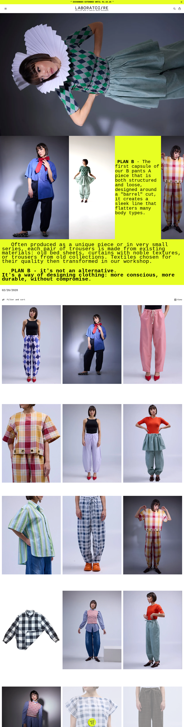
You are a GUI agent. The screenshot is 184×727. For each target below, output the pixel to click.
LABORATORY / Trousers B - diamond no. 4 (24, 390)
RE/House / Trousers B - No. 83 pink (143, 390)
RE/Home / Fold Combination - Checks (143, 580)
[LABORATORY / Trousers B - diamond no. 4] (31, 344)
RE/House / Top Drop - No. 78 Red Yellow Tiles (28, 489)
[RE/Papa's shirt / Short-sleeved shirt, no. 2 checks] (92, 344)
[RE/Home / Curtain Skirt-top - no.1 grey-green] (152, 443)
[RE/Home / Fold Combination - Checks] (92, 535)
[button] (5, 8)
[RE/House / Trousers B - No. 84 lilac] (92, 443)
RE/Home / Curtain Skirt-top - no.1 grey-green (149, 489)
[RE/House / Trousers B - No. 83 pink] (152, 344)
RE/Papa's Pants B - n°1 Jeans (79, 675)
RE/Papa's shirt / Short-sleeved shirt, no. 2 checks (78, 391)
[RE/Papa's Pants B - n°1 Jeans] (92, 630)
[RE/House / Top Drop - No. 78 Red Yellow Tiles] (31, 443)
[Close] (181, 2)
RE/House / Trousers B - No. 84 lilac (83, 489)
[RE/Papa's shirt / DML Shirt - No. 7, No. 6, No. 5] (31, 630)
